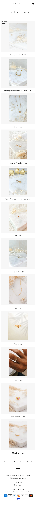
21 (20, 461)
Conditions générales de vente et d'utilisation (18, 475)
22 (23, 461)
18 (11, 461)
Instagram (19, 485)
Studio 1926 (18, 4)
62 (28, 461)
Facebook (19, 482)
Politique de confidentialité (18, 478)
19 (14, 461)
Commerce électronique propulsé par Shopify (18, 492)
